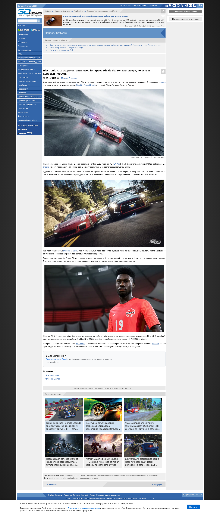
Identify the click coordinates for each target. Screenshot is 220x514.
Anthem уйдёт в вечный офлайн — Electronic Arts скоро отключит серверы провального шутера (102, 462)
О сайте (123, 6)
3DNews (48, 11)
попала (162, 82)
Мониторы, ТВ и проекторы (29, 73)
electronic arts (72, 478)
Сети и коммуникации (27, 104)
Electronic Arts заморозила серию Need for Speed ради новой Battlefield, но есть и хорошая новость (142, 462)
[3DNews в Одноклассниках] (182, 5)
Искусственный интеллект (29, 58)
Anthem (155, 343)
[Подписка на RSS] (194, 5)
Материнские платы (26, 69)
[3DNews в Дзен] (178, 5)
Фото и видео (23, 116)
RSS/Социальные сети (28, 125)
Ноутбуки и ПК (24, 85)
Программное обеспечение (29, 97)
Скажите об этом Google (57, 359)
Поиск (92, 495)
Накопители (23, 77)
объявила (80, 343)
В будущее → (158, 485)
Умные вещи (23, 112)
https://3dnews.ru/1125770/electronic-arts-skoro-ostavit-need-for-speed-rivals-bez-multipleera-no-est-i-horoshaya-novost (109, 475)
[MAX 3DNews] (174, 5)
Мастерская (23, 66)
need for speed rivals (57, 478)
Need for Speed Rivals (86, 85)
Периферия (23, 89)
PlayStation (78, 11)
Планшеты (22, 93)
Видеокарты (23, 46)
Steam (46, 167)
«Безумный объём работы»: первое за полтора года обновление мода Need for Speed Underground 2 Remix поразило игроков (103, 426)
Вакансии (25, 133)
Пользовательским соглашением (83, 508)
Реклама (132, 6)
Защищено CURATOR (192, 494)
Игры (20, 54)
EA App (117, 164)
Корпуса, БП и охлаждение (29, 62)
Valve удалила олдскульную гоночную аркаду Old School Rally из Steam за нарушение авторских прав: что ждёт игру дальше (142, 426)
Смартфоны (23, 108)
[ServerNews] (29, 29)
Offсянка (21, 38)
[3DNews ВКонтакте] (166, 5)
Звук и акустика (24, 50)
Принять (193, 507)
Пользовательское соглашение (108, 495)
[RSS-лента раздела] (163, 11)
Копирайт (84, 495)
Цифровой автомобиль (27, 120)
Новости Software (62, 11)
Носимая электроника (27, 81)
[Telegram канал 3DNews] (186, 5)
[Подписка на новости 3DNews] (190, 5)
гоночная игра (85, 478)
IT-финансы (23, 34)
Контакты (152, 6)
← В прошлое (51, 485)
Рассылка (141, 6)
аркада (95, 478)
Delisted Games (70, 251)
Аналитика (22, 42)
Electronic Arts (52, 375)
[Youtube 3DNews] (170, 5)
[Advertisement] (104, 60)
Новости (21, 26)
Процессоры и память (27, 101)
